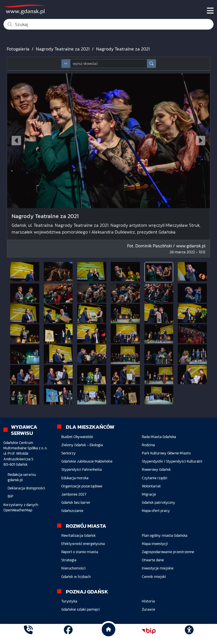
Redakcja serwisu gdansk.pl (22, 477)
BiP (10, 496)
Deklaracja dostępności (26, 488)
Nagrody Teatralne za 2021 (63, 48)
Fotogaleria (18, 48)
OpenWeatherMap (17, 510)
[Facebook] (68, 631)
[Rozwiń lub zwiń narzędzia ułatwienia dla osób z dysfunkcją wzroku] (189, 631)
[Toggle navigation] (210, 11)
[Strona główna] (28, 631)
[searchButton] (151, 63)
